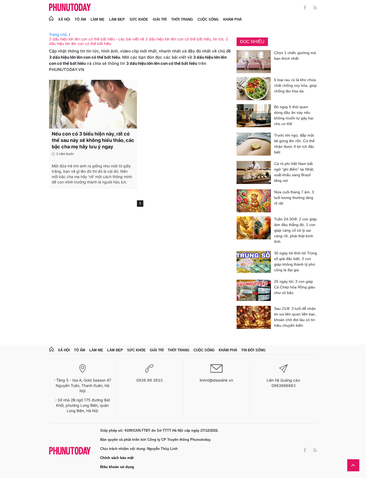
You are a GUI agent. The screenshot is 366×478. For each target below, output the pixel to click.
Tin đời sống (253, 350)
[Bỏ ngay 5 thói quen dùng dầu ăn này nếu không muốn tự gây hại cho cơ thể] (254, 116)
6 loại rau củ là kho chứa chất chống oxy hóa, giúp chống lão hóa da (295, 85)
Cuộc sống (208, 19)
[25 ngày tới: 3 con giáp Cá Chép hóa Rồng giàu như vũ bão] (254, 290)
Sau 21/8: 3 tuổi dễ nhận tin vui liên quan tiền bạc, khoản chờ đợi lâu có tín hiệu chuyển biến (295, 317)
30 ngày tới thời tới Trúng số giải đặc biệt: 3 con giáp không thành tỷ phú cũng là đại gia (295, 261)
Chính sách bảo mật (116, 458)
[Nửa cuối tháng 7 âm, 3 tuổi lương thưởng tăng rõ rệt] (254, 200)
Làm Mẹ (97, 19)
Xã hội (64, 19)
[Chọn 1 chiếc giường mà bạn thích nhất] (254, 61)
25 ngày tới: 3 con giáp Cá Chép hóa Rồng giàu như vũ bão (294, 287)
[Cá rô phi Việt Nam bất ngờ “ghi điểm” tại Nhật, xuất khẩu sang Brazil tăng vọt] (254, 173)
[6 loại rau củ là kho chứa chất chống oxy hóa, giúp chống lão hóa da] (254, 88)
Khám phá (232, 19)
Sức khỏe (138, 19)
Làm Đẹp (117, 19)
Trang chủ (58, 34)
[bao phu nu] (70, 7)
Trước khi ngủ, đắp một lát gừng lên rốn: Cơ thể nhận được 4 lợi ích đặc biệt (294, 143)
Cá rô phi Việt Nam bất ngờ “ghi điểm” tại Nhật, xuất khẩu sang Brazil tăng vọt (294, 172)
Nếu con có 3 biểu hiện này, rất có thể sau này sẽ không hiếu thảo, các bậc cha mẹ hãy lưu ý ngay (93, 140)
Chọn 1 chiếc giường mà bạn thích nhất (295, 56)
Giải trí (160, 19)
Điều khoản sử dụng (117, 467)
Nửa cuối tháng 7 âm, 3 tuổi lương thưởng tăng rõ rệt (294, 197)
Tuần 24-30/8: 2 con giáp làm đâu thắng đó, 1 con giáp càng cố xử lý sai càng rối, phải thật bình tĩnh (295, 230)
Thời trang (182, 19)
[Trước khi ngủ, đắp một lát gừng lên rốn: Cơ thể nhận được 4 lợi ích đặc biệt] (254, 145)
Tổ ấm (80, 19)
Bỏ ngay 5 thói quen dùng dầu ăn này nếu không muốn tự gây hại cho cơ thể (293, 115)
